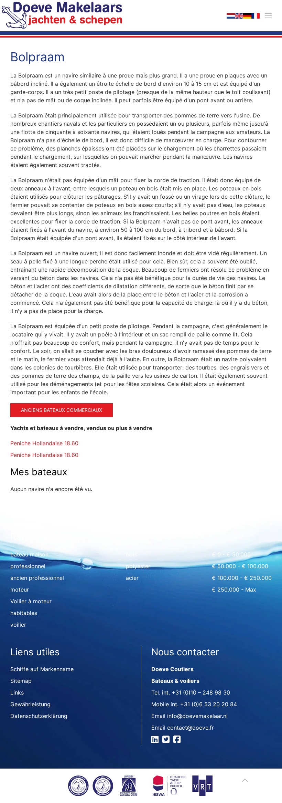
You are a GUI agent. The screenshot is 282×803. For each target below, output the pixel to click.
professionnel (27, 566)
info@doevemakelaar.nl (197, 715)
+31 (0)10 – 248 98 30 (201, 692)
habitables (23, 612)
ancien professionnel (37, 577)
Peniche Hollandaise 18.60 (44, 443)
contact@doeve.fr (190, 727)
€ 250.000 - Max (234, 589)
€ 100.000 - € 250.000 (242, 577)
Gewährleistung (30, 704)
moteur (19, 589)
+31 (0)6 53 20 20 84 (208, 704)
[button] (268, 15)
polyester (138, 566)
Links (17, 692)
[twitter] (167, 740)
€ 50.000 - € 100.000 (240, 566)
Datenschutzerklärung (38, 715)
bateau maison (29, 554)
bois (131, 554)
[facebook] (178, 740)
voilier (18, 624)
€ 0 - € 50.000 (231, 554)
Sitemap (21, 680)
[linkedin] (156, 740)
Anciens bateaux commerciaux (61, 410)
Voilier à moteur (31, 601)
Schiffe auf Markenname (42, 669)
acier (132, 577)
